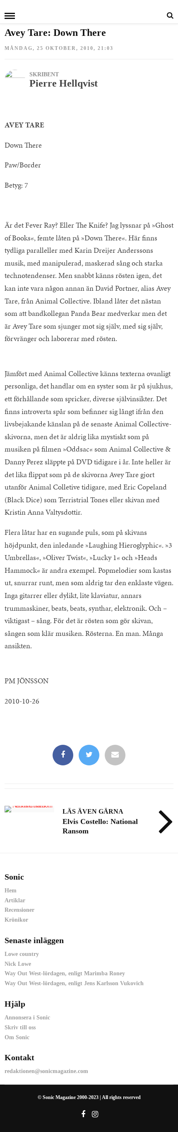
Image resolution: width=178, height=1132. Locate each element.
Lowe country (22, 954)
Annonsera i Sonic (27, 1017)
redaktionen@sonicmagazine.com (46, 1071)
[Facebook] (63, 755)
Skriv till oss (20, 1027)
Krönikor (16, 920)
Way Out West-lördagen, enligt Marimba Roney (65, 973)
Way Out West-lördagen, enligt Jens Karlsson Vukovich (74, 983)
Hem (11, 890)
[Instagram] (95, 1114)
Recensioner (19, 910)
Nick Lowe (18, 964)
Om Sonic (17, 1037)
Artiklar (15, 900)
